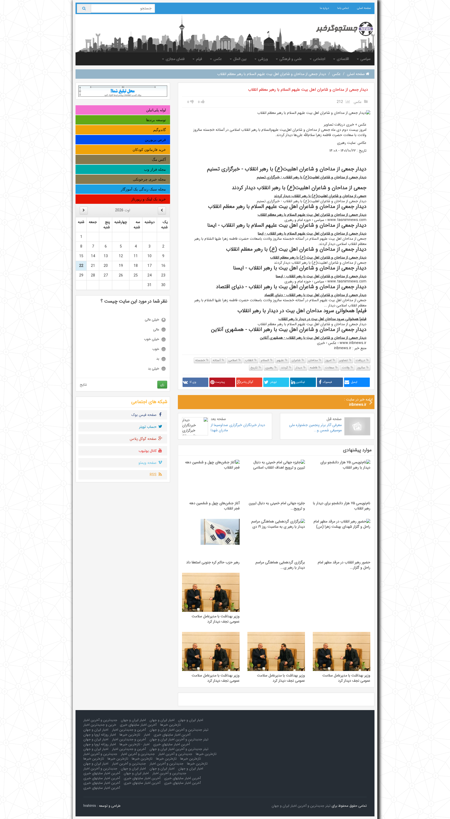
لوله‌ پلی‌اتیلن (156, 110)
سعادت (330, 367)
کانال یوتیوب (148, 451)
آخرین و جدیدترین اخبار (129, 729)
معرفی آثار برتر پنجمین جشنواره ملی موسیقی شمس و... (315, 427)
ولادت (346, 367)
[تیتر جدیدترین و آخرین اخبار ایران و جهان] (340, 29)
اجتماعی (318, 59)
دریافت (361, 360)
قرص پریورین (155, 140)
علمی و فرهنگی (290, 59)
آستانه (217, 360)
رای (162, 384)
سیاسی (365, 59)
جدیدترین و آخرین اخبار (100, 720)
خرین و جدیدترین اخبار (99, 725)
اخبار (147, 734)
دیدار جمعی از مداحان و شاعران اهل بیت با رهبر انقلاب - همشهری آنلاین (313, 338)
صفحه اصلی (364, 8)
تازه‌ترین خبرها (170, 725)
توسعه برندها (156, 120)
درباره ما (324, 8)
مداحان (313, 360)
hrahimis (89, 806)
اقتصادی (342, 59)
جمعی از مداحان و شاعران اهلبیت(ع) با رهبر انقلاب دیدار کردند (320, 196)
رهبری (269, 367)
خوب (155, 349)
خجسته (200, 360)
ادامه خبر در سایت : (358, 402)
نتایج (83, 384)
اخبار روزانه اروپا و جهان (99, 734)
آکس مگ (159, 159)
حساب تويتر (148, 427)
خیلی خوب (151, 339)
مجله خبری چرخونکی (149, 179)
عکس (217, 59)
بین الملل (239, 59)
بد (157, 358)
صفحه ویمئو (148, 463)
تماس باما (343, 8)
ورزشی (262, 59)
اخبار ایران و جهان (190, 720)
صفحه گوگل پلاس (144, 439)
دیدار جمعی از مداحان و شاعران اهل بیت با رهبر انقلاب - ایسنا (321, 276)
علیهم (281, 360)
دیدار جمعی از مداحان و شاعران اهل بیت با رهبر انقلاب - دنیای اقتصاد (315, 295)
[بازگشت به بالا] (11, 808)
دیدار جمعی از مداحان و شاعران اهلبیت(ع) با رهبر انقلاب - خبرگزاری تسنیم (311, 177)
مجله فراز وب (155, 169)
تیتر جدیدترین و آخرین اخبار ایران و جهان (178, 729)
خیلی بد (153, 368)
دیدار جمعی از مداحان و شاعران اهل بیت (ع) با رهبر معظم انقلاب (318, 257)
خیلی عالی (152, 319)
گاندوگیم (159, 130)
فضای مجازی (175, 59)
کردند (285, 367)
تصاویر (344, 360)
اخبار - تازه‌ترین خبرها (134, 744)
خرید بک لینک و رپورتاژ (148, 199)
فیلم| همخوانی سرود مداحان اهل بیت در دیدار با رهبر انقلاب (322, 319)
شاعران (297, 360)
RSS (154, 475)
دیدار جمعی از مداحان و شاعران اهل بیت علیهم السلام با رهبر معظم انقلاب (308, 90)
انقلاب (249, 360)
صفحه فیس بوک (145, 415)
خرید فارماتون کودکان (149, 149)
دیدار (299, 367)
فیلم (198, 59)
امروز (329, 360)
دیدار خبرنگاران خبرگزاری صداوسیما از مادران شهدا (238, 427)
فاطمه (314, 367)
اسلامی (233, 360)
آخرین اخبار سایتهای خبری (138, 725)
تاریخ (255, 367)
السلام (265, 360)
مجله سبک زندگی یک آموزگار (143, 189)
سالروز (361, 367)
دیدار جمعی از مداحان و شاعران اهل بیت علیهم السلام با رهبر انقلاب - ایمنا (312, 233)
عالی (156, 329)
